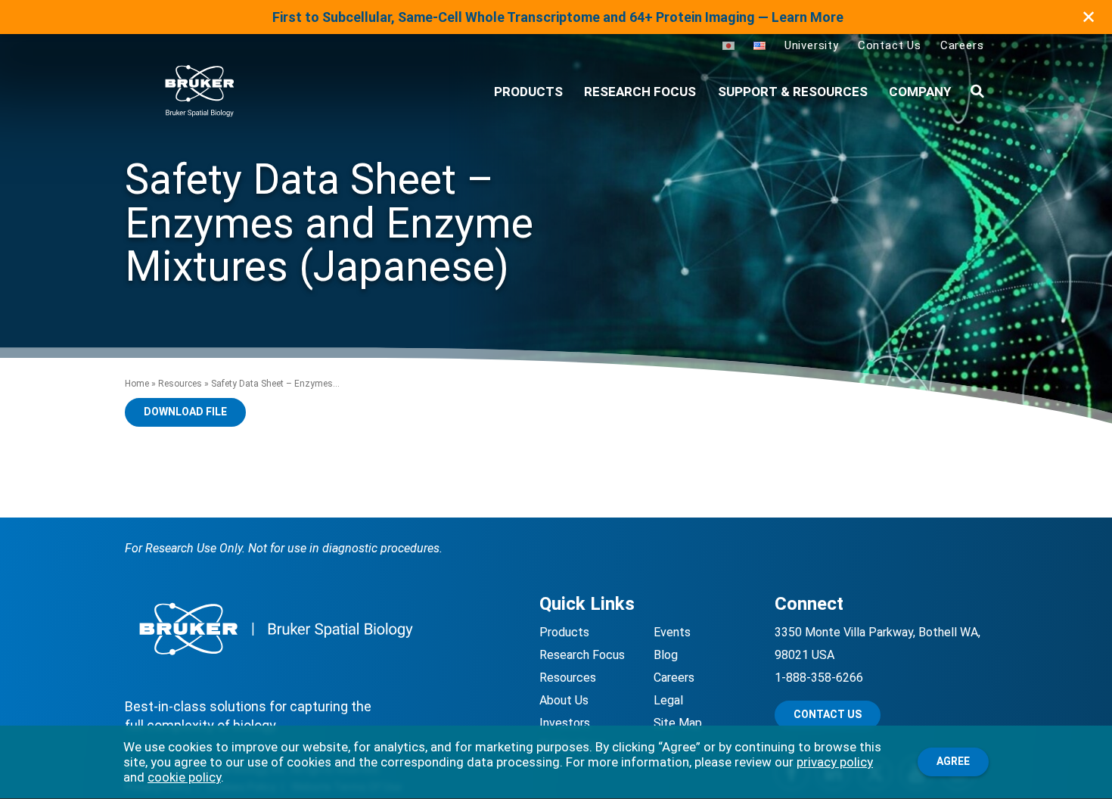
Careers (962, 45)
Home (137, 383)
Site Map (678, 723)
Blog (666, 655)
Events (672, 632)
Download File (185, 412)
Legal (668, 700)
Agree (953, 761)
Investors (564, 723)
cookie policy (184, 777)
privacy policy (835, 761)
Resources (180, 383)
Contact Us (889, 45)
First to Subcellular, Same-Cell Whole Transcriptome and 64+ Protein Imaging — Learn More (557, 17)
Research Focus (640, 91)
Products (564, 632)
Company (920, 91)
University (811, 45)
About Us (564, 700)
